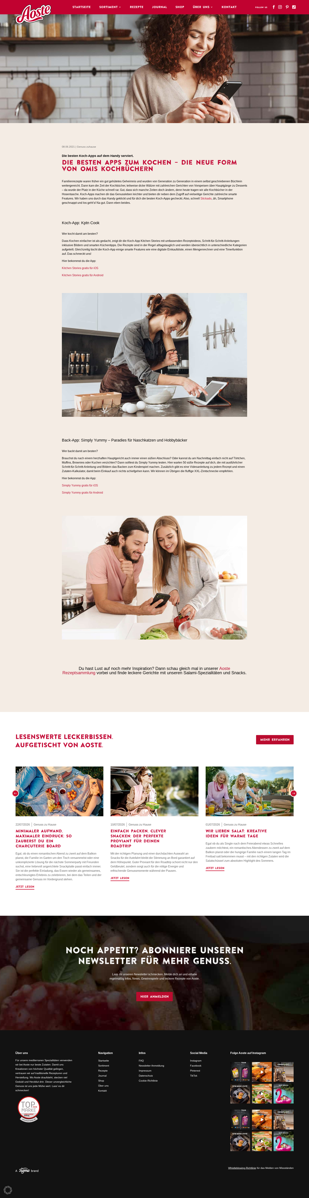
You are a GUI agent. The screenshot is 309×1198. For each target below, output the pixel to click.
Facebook (195, 1065)
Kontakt (229, 7)
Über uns (103, 1085)
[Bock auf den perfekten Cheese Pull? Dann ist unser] (262, 1072)
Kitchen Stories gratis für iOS (80, 268)
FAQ (141, 1060)
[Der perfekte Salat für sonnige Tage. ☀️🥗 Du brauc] (262, 1094)
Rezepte (136, 7)
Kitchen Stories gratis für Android (82, 275)
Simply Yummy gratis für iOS (80, 485)
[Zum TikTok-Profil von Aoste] (294, 6)
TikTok (193, 1075)
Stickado (206, 198)
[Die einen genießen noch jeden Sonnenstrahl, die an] (240, 1072)
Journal (159, 7)
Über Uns (201, 7)
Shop (179, 7)
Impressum (145, 1070)
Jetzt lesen (25, 886)
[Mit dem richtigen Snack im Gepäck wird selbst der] (283, 1072)
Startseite (81, 7)
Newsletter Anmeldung (151, 1065)
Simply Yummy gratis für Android (82, 492)
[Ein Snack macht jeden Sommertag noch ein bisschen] (283, 1094)
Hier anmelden (154, 996)
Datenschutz (146, 1075)
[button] (15, 793)
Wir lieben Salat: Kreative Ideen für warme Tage (236, 833)
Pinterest (195, 1070)
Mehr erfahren (275, 739)
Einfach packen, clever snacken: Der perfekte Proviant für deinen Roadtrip (138, 838)
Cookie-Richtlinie (148, 1080)
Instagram (196, 1060)
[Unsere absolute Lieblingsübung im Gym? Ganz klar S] (240, 1094)
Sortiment (108, 7)
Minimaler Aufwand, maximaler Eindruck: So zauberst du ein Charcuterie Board (44, 838)
